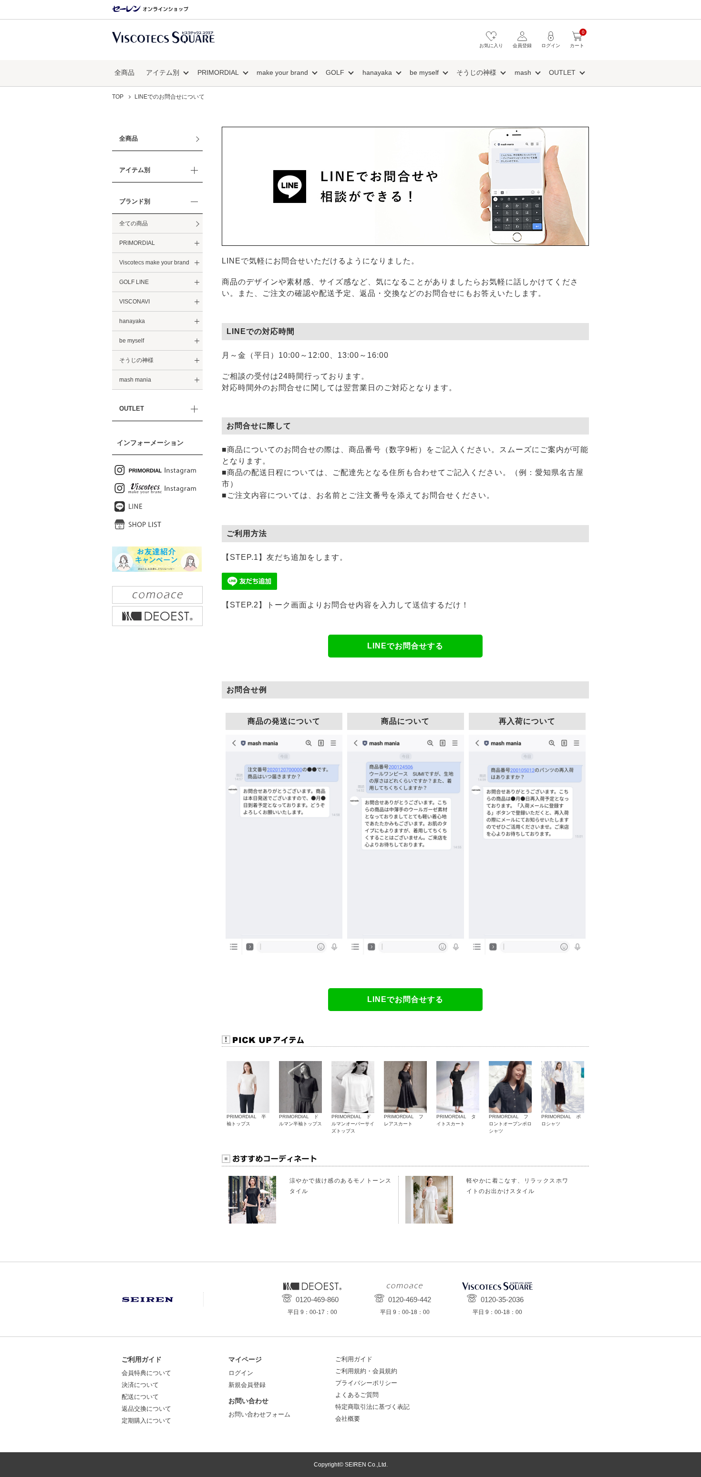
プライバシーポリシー (366, 1382)
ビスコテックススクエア (163, 42)
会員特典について (146, 1372)
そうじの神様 (476, 72)
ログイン (240, 1372)
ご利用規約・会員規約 (366, 1371)
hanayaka (377, 72)
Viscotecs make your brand (154, 262)
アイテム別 (162, 72)
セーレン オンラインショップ (150, 9)
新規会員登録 (247, 1384)
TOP (118, 96)
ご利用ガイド (353, 1359)
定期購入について (146, 1420)
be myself (424, 72)
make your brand (282, 72)
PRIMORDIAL (218, 72)
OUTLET (562, 72)
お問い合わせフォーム (259, 1414)
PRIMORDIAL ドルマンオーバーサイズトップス (352, 1123)
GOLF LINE (134, 282)
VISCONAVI (134, 301)
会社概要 (347, 1418)
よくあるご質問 (357, 1394)
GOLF (335, 72)
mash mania (135, 379)
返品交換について (146, 1408)
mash (523, 72)
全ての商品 (133, 223)
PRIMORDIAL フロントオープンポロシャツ (510, 1123)
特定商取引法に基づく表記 (372, 1406)
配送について (140, 1396)
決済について (140, 1384)
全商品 (124, 72)
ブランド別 (134, 201)
